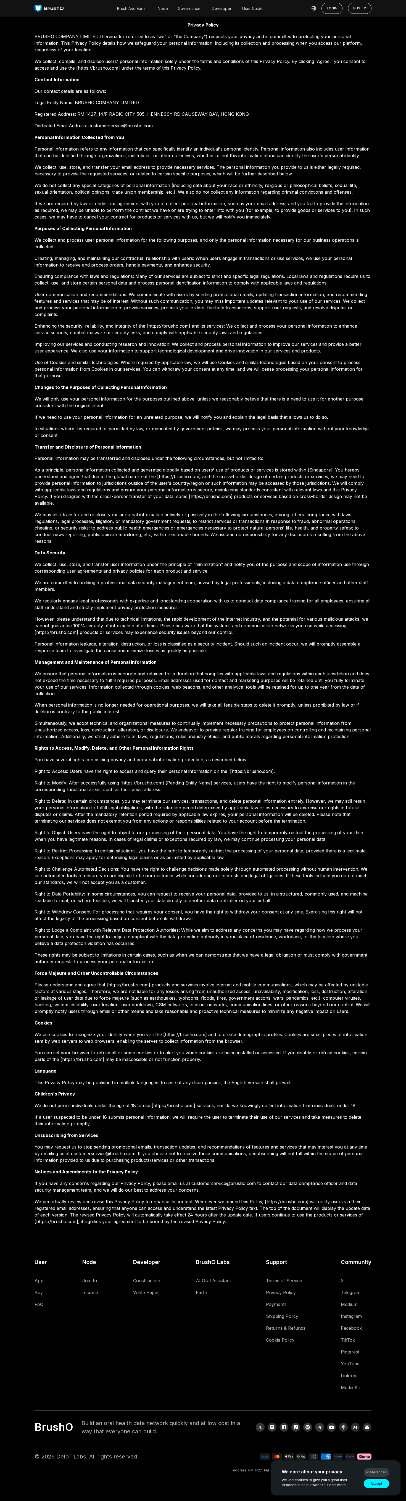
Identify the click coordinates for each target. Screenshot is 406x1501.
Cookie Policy (280, 1340)
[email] (367, 1427)
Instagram (351, 1316)
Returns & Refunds (285, 1328)
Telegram (350, 1292)
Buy (39, 1292)
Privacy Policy (281, 1292)
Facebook (351, 1328)
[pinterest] (307, 1427)
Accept (376, 1483)
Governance (189, 8)
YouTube (350, 1363)
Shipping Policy (282, 1316)
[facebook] (284, 1427)
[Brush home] (49, 8)
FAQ (39, 1304)
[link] (343, 1427)
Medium (349, 1304)
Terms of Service (284, 1280)
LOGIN (332, 8)
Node (163, 8)
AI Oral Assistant (213, 1280)
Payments (276, 1304)
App (39, 1280)
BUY (356, 8)
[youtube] (331, 1427)
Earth (201, 1292)
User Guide (252, 8)
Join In (89, 1280)
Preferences (376, 1472)
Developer (221, 8)
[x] (260, 1427)
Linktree (349, 1375)
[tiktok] (295, 1427)
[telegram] (319, 1427)
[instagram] (272, 1427)
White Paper (146, 1292)
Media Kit (350, 1387)
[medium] (355, 1427)
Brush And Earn (131, 8)
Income (90, 1292)
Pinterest (350, 1352)
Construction (146, 1280)
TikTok (348, 1340)
